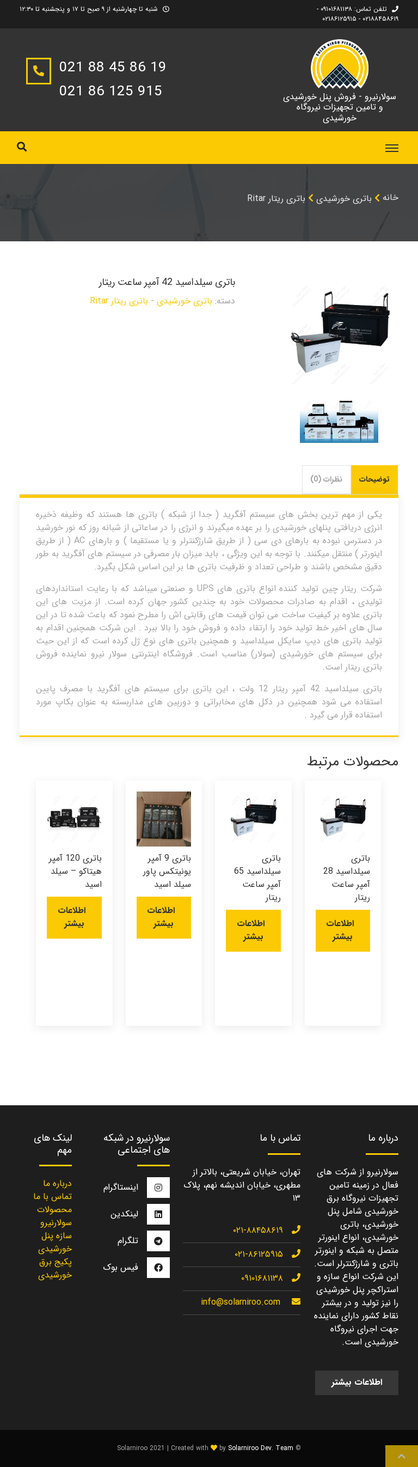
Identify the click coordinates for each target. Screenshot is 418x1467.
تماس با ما (52, 1196)
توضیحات (374, 479)
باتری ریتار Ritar (276, 198)
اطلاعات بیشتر (340, 930)
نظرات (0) (326, 479)
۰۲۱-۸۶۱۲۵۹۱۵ (259, 1254)
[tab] (374, 479)
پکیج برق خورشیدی (55, 1268)
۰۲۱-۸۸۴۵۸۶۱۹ (258, 1230)
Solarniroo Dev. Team (260, 1448)
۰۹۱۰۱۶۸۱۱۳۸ (262, 1278)
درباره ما (57, 1183)
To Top (401, 1456)
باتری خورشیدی (344, 198)
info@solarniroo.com (240, 1302)
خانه (390, 197)
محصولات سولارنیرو (54, 1216)
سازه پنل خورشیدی (55, 1242)
